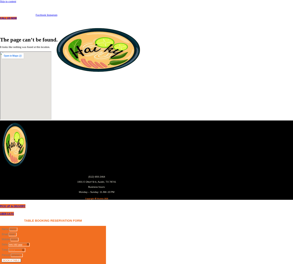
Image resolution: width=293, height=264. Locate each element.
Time (5, 249)
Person (6, 255)
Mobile (6, 239)
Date (5, 244)
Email (5, 234)
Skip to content (8, 1)
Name (5, 229)
